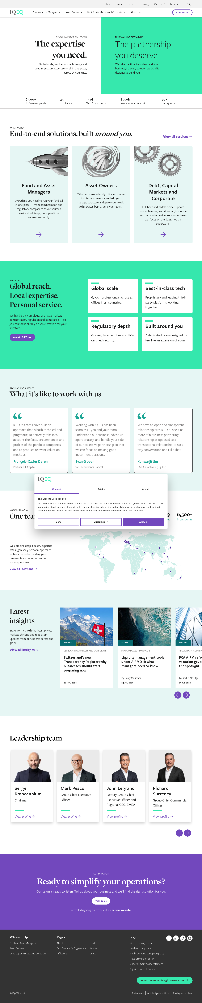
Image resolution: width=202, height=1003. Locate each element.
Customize (99, 522)
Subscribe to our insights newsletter (162, 980)
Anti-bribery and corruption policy (147, 953)
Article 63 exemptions (158, 993)
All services (136, 12)
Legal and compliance (140, 948)
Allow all (143, 522)
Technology (144, 4)
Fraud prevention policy (142, 958)
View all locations (21, 569)
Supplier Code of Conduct (143, 969)
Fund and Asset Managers (45, 12)
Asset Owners (72, 12)
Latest (131, 4)
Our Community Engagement (72, 948)
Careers (158, 4)
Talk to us (101, 900)
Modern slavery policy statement (146, 964)
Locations (94, 943)
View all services (175, 136)
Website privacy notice (141, 943)
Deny (58, 522)
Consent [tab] (56, 489)
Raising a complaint (183, 993)
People (109, 4)
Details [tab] (101, 489)
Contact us (182, 12)
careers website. (121, 910)
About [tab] (145, 489)
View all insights (22, 649)
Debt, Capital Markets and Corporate (104, 12)
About (120, 4)
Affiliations (62, 953)
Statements (138, 993)
